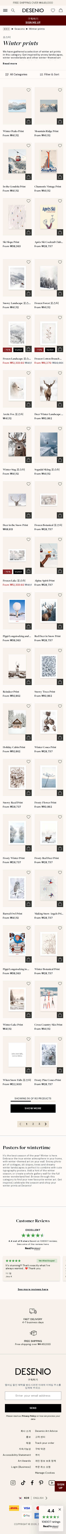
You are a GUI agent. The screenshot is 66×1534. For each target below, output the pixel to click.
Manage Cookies (45, 1472)
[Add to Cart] (28, 121)
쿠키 (37, 1454)
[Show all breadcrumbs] (6, 29)
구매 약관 (40, 1448)
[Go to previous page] (20, 1124)
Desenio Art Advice (46, 1431)
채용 (28, 1443)
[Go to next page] (46, 1124)
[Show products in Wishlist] (53, 10)
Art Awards (24, 1460)
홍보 (28, 1436)
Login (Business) (21, 1466)
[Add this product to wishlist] (28, 90)
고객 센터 (40, 1436)
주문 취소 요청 (43, 1466)
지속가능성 (25, 1448)
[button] (51, 1518)
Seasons (20, 28)
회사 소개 (26, 1431)
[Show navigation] (5, 10)
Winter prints (37, 28)
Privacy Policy (29, 1416)
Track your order (44, 1443)
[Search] (13, 10)
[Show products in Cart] (61, 10)
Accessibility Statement (17, 1454)
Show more (33, 1108)
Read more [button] (10, 63)
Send (33, 1408)
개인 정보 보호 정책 (45, 1460)
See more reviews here (33, 1289)
